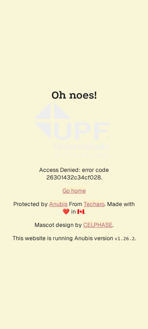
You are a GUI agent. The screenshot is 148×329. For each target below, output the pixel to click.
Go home (74, 191)
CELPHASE (97, 225)
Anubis (58, 204)
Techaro (94, 204)
